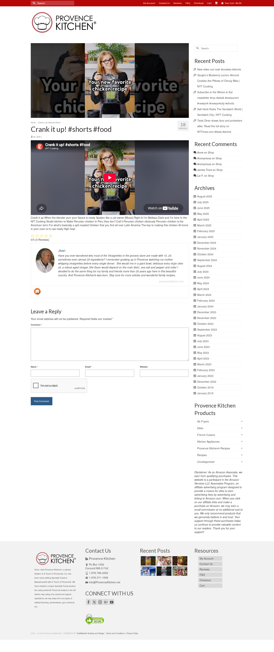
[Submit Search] (33, 3)
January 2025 (205, 237)
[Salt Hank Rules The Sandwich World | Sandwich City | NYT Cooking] (148, 571)
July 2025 (203, 202)
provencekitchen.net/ (171, 281)
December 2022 (206, 381)
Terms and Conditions (115, 633)
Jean (38, 136)
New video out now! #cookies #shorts (219, 69)
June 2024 (203, 277)
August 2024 (204, 266)
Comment (36, 324)
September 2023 (207, 329)
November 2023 (206, 318)
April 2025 (203, 219)
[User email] (37, 291)
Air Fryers (203, 421)
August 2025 (204, 196)
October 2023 (205, 324)
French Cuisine (206, 435)
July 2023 (203, 341)
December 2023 (206, 312)
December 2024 (206, 242)
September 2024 (207, 260)
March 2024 (204, 295)
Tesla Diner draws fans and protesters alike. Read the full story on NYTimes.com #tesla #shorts (219, 126)
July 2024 (203, 271)
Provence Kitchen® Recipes (213, 448)
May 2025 (203, 214)
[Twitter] (94, 602)
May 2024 (203, 283)
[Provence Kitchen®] (64, 22)
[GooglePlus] (105, 602)
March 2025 (204, 225)
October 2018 (205, 387)
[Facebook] (88, 602)
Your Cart (232, 3)
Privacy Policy (132, 633)
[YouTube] (111, 602)
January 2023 (205, 376)
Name (34, 366)
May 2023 (203, 352)
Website (144, 366)
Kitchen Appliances (208, 441)
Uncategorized (205, 462)
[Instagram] (100, 602)
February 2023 (206, 370)
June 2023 (203, 347)
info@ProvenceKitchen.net (104, 582)
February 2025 (206, 231)
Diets (200, 428)
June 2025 (203, 208)
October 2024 (205, 254)
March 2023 (204, 364)
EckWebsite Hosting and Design (90, 633)
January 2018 (205, 393)
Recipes (202, 455)
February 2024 (206, 300)
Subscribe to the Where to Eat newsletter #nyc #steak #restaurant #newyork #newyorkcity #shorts (218, 97)
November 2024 (206, 248)
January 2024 (205, 306)
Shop (211, 152)
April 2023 (203, 358)
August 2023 (204, 335)
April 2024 (203, 289)
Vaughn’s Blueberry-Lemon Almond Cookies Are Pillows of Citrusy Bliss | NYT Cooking (218, 80)
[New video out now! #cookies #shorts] (148, 561)
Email (88, 366)
